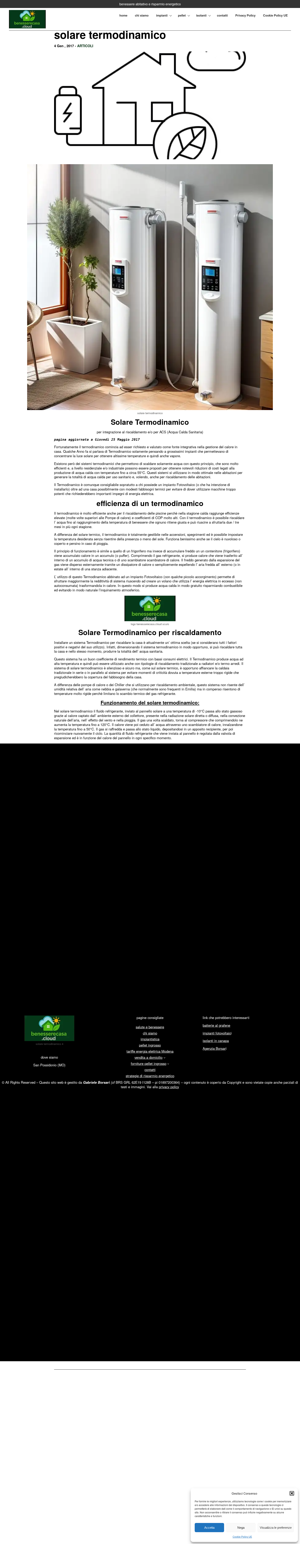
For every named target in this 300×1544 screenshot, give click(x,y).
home (123, 15)
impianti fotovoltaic (217, 1033)
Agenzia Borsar (214, 1048)
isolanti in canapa (216, 1040)
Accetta (209, 1527)
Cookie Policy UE (242, 1536)
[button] (292, 1493)
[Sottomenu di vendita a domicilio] (164, 1058)
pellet (182, 15)
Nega (240, 1527)
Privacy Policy (245, 15)
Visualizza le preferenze (276, 1527)
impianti (162, 15)
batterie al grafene (216, 1025)
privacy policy (169, 1086)
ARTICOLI (85, 45)
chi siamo (142, 15)
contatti (222, 15)
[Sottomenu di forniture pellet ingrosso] (168, 1064)
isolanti (201, 15)
